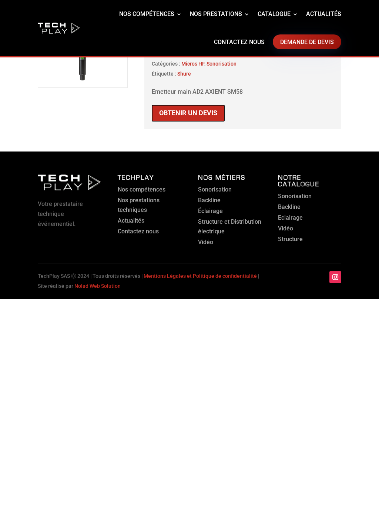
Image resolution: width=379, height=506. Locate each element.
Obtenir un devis (188, 113)
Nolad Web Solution (97, 286)
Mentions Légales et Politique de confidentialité (200, 276)
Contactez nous (239, 42)
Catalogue (274, 13)
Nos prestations (216, 13)
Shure (184, 74)
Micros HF (192, 64)
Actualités (323, 13)
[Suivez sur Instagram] (335, 277)
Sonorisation (222, 64)
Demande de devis (307, 42)
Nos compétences (146, 13)
